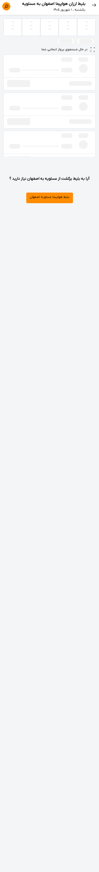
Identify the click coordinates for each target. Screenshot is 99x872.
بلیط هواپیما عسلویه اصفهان (50, 197)
